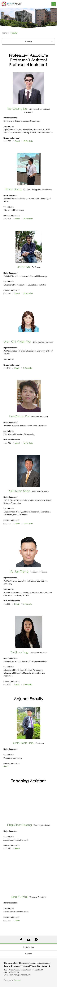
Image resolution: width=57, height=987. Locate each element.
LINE (36, 939)
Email (17, 141)
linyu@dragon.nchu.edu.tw (20, 975)
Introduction (28, 947)
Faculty (28, 954)
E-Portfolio (28, 141)
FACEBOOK (21, 939)
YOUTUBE (28, 939)
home (4, 33)
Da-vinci (17, 980)
